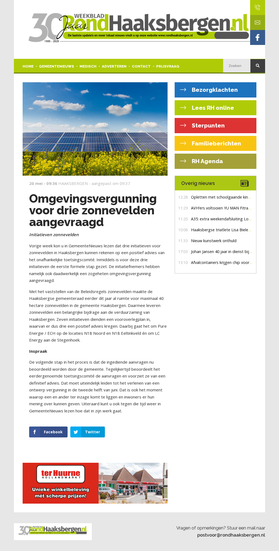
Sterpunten (207, 125)
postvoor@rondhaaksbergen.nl (231, 535)
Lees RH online (212, 107)
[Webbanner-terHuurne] (95, 483)
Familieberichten (215, 143)
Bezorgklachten (214, 89)
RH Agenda (206, 161)
